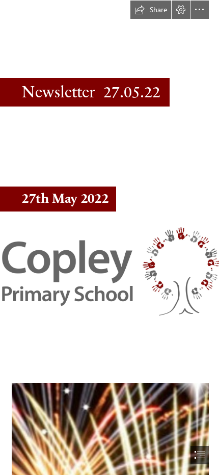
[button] (150, 10)
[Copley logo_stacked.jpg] (109, 271)
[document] (109, 237)
